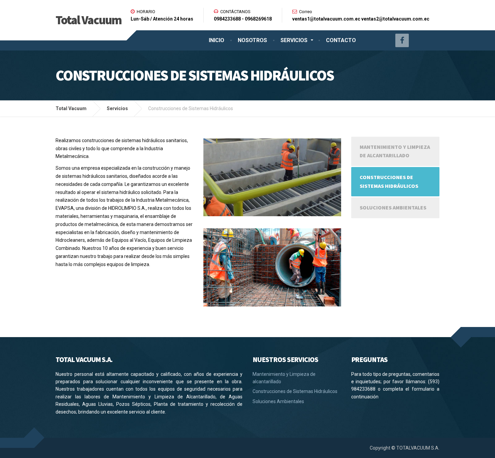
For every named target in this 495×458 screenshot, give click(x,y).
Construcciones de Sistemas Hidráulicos (389, 181)
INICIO (216, 40)
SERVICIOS (293, 40)
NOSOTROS (252, 40)
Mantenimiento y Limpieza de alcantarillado (395, 151)
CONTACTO (341, 40)
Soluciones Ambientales (393, 207)
